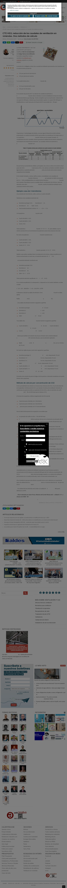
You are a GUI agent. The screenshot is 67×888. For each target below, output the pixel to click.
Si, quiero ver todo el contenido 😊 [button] (20, 16)
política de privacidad (37, 444)
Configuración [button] (33, 13)
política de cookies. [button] (14, 10)
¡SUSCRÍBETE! (32, 461)
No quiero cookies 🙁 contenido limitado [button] (46, 16)
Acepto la (34, 444)
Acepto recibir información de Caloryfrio (37, 450)
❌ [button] (60, 3)
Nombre (22, 435)
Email (23, 440)
